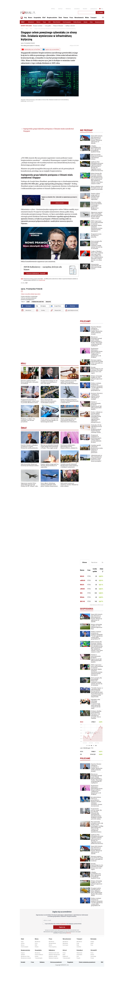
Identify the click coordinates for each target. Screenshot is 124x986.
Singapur (48, 301)
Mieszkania (65, 943)
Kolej (78, 945)
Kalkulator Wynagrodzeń (54, 954)
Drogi (78, 943)
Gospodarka (38, 950)
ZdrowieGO (94, 950)
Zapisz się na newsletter (52, 49)
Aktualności (31, 22)
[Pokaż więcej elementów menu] (103, 17)
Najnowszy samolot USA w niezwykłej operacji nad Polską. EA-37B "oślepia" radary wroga (30, 484)
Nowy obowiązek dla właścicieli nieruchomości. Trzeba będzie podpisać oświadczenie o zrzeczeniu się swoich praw (49, 401)
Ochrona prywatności (56, 962)
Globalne (23, 954)
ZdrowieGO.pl (77, 8)
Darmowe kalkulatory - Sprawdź (35, 273)
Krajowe (23, 952)
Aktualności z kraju (25, 956)
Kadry (64, 954)
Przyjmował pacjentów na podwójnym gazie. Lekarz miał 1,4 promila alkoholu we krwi (30, 401)
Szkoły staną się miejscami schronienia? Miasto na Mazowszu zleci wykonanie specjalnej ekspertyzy (69, 420)
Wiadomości (79, 952)
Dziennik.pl (80, 950)
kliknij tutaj (69, 932)
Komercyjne (65, 945)
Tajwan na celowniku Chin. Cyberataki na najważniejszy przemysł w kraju (59, 198)
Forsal (22, 28)
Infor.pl (65, 950)
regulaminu (63, 923)
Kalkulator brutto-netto (54, 952)
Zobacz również (60, 203)
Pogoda (78, 958)
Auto (78, 956)
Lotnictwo (79, 946)
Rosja (44, 22)
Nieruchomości (67, 939)
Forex (92, 945)
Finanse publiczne (39, 954)
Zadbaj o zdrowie (70, 25)
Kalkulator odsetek (53, 956)
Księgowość (65, 956)
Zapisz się (62, 927)
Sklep (102, 8)
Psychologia (93, 956)
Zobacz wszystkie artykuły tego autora (30, 294)
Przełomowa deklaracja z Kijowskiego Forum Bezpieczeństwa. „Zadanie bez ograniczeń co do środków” (69, 446)
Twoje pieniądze (38, 958)
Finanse (36, 946)
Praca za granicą (52, 946)
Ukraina (85, 22)
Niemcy (38, 22)
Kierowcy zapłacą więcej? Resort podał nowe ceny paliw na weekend (29, 382)
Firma (36, 943)
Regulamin (70, 962)
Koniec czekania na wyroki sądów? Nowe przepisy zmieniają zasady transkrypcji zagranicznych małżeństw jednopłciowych (69, 382)
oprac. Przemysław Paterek (28, 43)
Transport (79, 939)
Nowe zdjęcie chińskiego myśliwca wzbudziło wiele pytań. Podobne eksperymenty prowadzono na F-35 (49, 484)
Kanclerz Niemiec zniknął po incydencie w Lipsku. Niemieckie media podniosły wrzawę (29, 446)
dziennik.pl (60, 8)
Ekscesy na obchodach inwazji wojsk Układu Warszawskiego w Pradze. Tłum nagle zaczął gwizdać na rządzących (49, 446)
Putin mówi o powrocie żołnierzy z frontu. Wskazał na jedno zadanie (69, 484)
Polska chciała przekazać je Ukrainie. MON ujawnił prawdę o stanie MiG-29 (69, 401)
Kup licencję (42, 280)
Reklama (42, 962)
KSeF (36, 945)
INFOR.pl (53, 8)
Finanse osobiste (37, 25)
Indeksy (92, 941)
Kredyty (36, 956)
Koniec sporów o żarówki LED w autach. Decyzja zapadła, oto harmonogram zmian (49, 420)
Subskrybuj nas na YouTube (32, 49)
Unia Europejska (67, 22)
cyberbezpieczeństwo (38, 301)
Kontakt (23, 962)
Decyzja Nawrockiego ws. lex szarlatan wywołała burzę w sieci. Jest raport (49, 382)
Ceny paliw (48, 25)
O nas (32, 962)
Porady (92, 958)
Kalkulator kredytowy (53, 958)
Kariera (50, 945)
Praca (50, 939)
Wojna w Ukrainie (58, 25)
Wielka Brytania (77, 22)
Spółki (92, 943)
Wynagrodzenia (52, 943)
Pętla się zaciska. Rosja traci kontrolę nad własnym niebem (30, 464)
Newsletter (85, 8)
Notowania (93, 939)
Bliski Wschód (56, 22)
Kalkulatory (52, 950)
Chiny (91, 22)
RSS (102, 962)
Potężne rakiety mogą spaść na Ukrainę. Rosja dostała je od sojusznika (49, 465)
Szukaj (101, 12)
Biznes (37, 939)
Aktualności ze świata (26, 958)
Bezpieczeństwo (99, 22)
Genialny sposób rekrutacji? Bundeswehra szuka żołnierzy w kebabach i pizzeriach (69, 465)
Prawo (64, 952)
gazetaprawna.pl (93, 8)
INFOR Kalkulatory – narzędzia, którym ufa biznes (43, 268)
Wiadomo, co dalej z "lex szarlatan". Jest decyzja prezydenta (28, 420)
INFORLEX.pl (68, 8)
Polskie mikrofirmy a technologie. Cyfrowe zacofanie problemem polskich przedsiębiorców (29, 298)
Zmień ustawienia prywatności (87, 962)
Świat (23, 22)
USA (49, 22)
